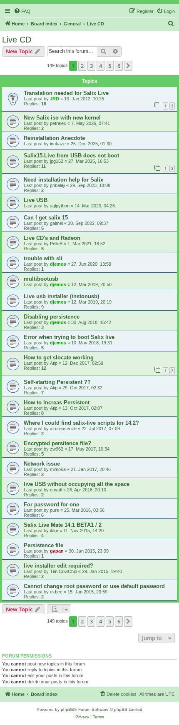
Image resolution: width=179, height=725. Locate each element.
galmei (56, 223)
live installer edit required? (58, 566)
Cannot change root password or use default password (94, 586)
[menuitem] (22, 11)
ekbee (56, 591)
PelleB (56, 243)
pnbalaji (57, 185)
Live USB (35, 200)
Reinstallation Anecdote (54, 138)
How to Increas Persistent (57, 402)
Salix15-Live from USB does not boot (71, 155)
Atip (53, 363)
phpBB (67, 709)
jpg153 (56, 161)
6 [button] (118, 66)
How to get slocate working (59, 357)
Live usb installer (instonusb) (61, 296)
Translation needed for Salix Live (66, 93)
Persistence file (43, 545)
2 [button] (82, 66)
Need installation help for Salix (63, 180)
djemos (58, 264)
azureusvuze (63, 428)
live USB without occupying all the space (76, 484)
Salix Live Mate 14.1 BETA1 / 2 (63, 525)
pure (54, 510)
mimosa (58, 469)
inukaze (58, 143)
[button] (128, 66)
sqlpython (60, 205)
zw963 (56, 448)
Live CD (16, 39)
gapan (57, 550)
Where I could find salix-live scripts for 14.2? (81, 423)
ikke (54, 530)
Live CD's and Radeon (52, 238)
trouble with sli (43, 258)
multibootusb (41, 279)
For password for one (51, 504)
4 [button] (100, 66)
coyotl (56, 489)
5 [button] (109, 66)
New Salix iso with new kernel (62, 118)
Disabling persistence (52, 317)
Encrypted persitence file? (57, 443)
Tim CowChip (63, 571)
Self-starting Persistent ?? (57, 382)
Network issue (42, 464)
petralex (58, 123)
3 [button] (91, 66)
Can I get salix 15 (46, 217)
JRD (54, 98)
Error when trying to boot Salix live (69, 337)
